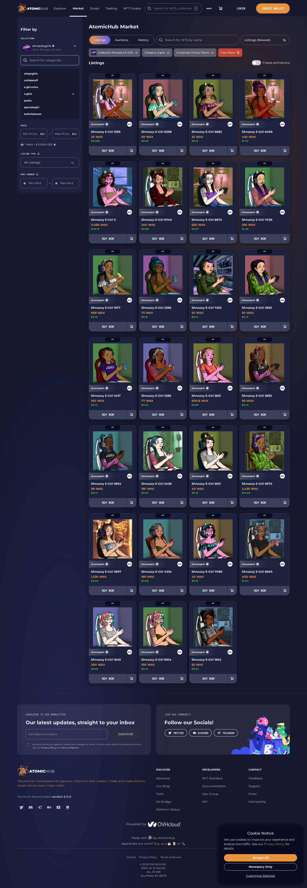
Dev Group (210, 794)
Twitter (178, 733)
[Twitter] (21, 807)
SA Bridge (163, 802)
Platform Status (168, 809)
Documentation (214, 786)
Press (253, 794)
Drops (94, 8)
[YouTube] (58, 807)
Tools (160, 794)
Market (78, 8)
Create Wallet (273, 8)
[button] (38, 154)
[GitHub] (68, 807)
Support (255, 786)
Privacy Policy (48, 747)
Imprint (131, 857)
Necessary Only (260, 867)
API (204, 802)
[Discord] (30, 807)
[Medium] (49, 807)
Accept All (261, 858)
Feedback (256, 778)
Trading (111, 8)
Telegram (228, 733)
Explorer (60, 8)
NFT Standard (212, 778)
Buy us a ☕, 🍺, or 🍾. (170, 843)
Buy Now (108, 151)
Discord (203, 733)
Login (241, 8)
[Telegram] (40, 807)
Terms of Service (70, 747)
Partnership (257, 802)
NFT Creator (132, 8)
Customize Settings (260, 876)
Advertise (163, 778)
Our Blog (163, 786)
